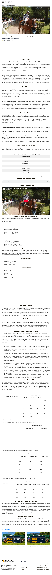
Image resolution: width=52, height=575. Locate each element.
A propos (22, 569)
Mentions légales (24, 567)
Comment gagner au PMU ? (42, 565)
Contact (22, 563)
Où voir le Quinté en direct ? (42, 571)
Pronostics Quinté (4, 38)
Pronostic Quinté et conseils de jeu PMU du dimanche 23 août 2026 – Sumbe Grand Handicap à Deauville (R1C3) (13, 547)
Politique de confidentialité (26, 565)
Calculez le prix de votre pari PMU (43, 563)
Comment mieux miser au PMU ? (43, 569)
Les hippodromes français (42, 567)
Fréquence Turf (4, 5)
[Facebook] (47, 2)
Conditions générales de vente (26, 571)
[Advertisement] (26, 50)
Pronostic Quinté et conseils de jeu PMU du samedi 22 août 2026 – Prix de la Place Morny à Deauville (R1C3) (37, 547)
